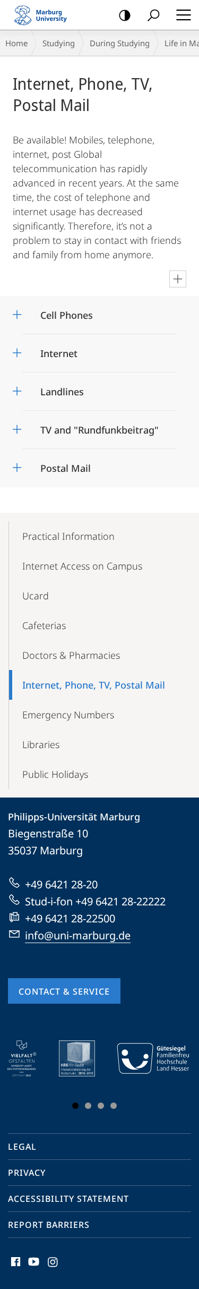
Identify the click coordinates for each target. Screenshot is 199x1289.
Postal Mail (65, 464)
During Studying (120, 43)
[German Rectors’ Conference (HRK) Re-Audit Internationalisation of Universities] (84, 1058)
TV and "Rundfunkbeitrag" (99, 426)
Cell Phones (66, 311)
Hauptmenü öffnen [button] (183, 15)
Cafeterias (44, 625)
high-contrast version (124, 15)
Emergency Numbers (68, 714)
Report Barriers (49, 1225)
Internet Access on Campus (82, 565)
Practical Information (68, 536)
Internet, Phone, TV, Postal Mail (93, 685)
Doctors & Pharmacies (71, 655)
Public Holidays (55, 774)
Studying (58, 43)
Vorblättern (174, 1077)
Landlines (62, 388)
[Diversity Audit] (29, 1058)
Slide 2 (88, 1106)
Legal (22, 1146)
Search (153, 15)
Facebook (14, 1267)
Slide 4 (113, 1106)
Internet (58, 350)
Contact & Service (64, 991)
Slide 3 (101, 1106)
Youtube (32, 1267)
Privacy (27, 1172)
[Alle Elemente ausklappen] (177, 278)
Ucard (35, 595)
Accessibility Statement (68, 1199)
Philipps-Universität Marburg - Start (45, 15)
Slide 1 (75, 1106)
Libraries (40, 744)
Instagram (53, 1267)
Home (16, 43)
